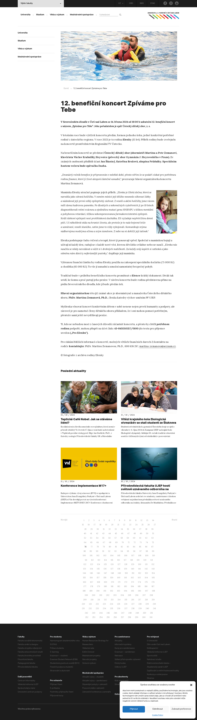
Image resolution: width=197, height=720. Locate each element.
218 (146, 599)
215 (125, 599)
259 (136, 617)
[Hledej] (121, 14)
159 (111, 577)
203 (115, 595)
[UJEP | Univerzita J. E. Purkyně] (163, 17)
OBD (131, 3)
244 (101, 613)
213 (112, 599)
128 (125, 564)
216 (132, 599)
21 (118, 524)
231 (83, 608)
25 (142, 524)
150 (126, 573)
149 (119, 573)
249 (137, 613)
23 (130, 524)
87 (152, 547)
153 (146, 573)
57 (116, 538)
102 (97, 555)
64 (85, 542)
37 (140, 529)
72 (135, 542)
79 (104, 547)
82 (122, 547)
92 (109, 551)
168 (98, 582)
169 (105, 582)
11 (136, 520)
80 (110, 547)
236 (118, 608)
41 (91, 533)
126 (112, 564)
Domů (66, 88)
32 (110, 529)
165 (153, 577)
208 (151, 595)
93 (115, 551)
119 (138, 560)
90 (97, 551)
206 (136, 595)
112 (92, 560)
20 (112, 524)
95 (128, 551)
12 (141, 520)
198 (153, 591)
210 (92, 599)
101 (91, 555)
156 (91, 577)
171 (119, 582)
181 (112, 586)
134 (91, 569)
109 (146, 555)
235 (111, 608)
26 (149, 524)
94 (122, 551)
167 (91, 582)
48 (135, 533)
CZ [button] (119, 3)
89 (91, 551)
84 (134, 547)
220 (83, 604)
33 (116, 529)
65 (91, 542)
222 (97, 604)
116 (118, 560)
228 (139, 604)
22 (124, 524)
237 (125, 608)
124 (98, 564)
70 (123, 542)
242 (86, 613)
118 (131, 560)
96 (134, 551)
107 (132, 555)
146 (98, 573)
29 (91, 529)
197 (146, 591)
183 (125, 586)
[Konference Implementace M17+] (89, 464)
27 (155, 524)
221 (90, 604)
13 (147, 520)
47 (128, 533)
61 (140, 538)
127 (119, 564)
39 (152, 529)
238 (132, 608)
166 (84, 582)
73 (141, 542)
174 (139, 582)
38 (146, 529)
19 (106, 524)
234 (104, 608)
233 (97, 608)
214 (119, 599)
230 (154, 604)
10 (130, 520)
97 (140, 551)
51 (153, 533)
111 (86, 560)
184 (132, 586)
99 (153, 551)
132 (153, 564)
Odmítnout (157, 709)
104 (111, 555)
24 (136, 524)
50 (147, 533)
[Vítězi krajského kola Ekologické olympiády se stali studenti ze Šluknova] (149, 397)
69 (116, 542)
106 (125, 555)
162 (132, 577)
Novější (64, 520)
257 (122, 617)
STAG (152, 3)
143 (153, 569)
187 (153, 586)
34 (122, 529)
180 (105, 586)
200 (93, 595)
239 (140, 608)
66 (97, 542)
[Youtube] (177, 3)
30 (98, 529)
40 (85, 533)
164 (146, 577)
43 (103, 533)
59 (128, 538)
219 (153, 599)
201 (100, 595)
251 (151, 613)
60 (134, 538)
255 (108, 617)
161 (125, 577)
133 (84, 569)
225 (118, 604)
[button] (191, 685)
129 (132, 564)
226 (125, 604)
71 (129, 542)
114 (105, 560)
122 (85, 564)
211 (98, 599)
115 (112, 560)
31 (104, 529)
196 (139, 591)
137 (112, 569)
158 (105, 577)
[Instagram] (171, 3)
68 (110, 542)
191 (105, 591)
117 (125, 560)
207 (144, 595)
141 (139, 569)
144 (84, 573)
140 (132, 569)
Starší (174, 520)
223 (104, 604)
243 (93, 613)
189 (91, 591)
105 (118, 555)
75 (153, 542)
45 (116, 533)
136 (105, 569)
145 (91, 573)
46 (122, 533)
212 (105, 599)
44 (109, 533)
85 (140, 547)
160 (118, 577)
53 (91, 538)
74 (147, 542)
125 (105, 564)
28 (85, 529)
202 (107, 595)
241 (154, 608)
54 (97, 538)
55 (103, 538)
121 (151, 560)
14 (153, 520)
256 (115, 617)
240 (147, 608)
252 (86, 617)
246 (115, 613)
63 (152, 538)
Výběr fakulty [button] (27, 3)
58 (122, 538)
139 (125, 569)
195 (132, 591)
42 (97, 533)
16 (89, 524)
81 (116, 547)
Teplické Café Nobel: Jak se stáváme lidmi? (86, 420)
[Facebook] (165, 3)
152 (139, 573)
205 (129, 595)
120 (144, 560)
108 (139, 555)
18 (100, 524)
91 (103, 551)
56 (109, 538)
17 (94, 524)
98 (147, 551)
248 (130, 613)
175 (146, 582)
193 (118, 591)
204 (122, 595)
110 (153, 555)
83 (128, 547)
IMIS (142, 3)
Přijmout (134, 709)
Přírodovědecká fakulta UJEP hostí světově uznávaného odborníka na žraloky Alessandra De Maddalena (145, 489)
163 (139, 577)
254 (101, 617)
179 (98, 586)
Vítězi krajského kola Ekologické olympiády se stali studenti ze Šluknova (148, 420)
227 (132, 604)
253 (93, 617)
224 (111, 604)
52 (85, 538)
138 (118, 569)
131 (146, 564)
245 (108, 613)
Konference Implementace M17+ (83, 485)
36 (134, 529)
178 (91, 586)
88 (85, 551)
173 (132, 582)
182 (118, 586)
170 (112, 582)
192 (111, 591)
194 (125, 591)
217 (139, 599)
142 (146, 569)
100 (84, 555)
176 (153, 582)
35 (128, 529)
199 (86, 595)
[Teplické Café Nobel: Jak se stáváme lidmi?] (89, 397)
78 (98, 547)
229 (147, 604)
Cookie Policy (157, 715)
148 (112, 573)
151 (133, 573)
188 (84, 591)
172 (125, 582)
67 (104, 542)
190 (98, 591)
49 (141, 533)
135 (98, 569)
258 (129, 617)
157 (98, 577)
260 (144, 617)
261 (151, 617)
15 (83, 524)
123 (91, 564)
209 (85, 599)
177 (85, 586)
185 (139, 586)
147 (105, 573)
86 (146, 547)
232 (90, 608)
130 (139, 564)
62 (146, 538)
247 (122, 613)
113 (99, 560)
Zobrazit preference (181, 709)
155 (84, 577)
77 (92, 547)
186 (146, 586)
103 (104, 555)
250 (144, 613)
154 (153, 573)
